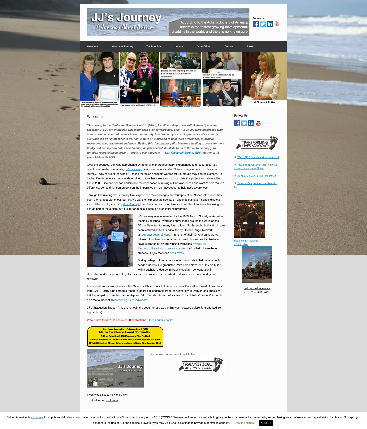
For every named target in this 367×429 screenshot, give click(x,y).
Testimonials (154, 46)
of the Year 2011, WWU (257, 292)
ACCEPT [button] (266, 423)
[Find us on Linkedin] (270, 24)
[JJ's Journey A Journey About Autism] (168, 22)
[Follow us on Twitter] (263, 24)
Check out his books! (161, 320)
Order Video (204, 46)
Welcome (92, 46)
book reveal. (177, 253)
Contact (229, 46)
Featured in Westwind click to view (246, 242)
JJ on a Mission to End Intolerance (256, 176)
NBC (162, 230)
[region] (183, 79)
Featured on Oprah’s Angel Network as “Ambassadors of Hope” (255, 166)
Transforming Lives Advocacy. (130, 300)
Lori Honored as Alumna (257, 288)
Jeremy (179, 46)
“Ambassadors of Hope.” (156, 234)
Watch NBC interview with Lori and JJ (258, 157)
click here (112, 400)
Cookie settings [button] (244, 423)
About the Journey (122, 46)
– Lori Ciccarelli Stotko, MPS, (182, 152)
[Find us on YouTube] (277, 24)
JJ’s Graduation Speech (102, 307)
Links (250, 46)
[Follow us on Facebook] (256, 24)
